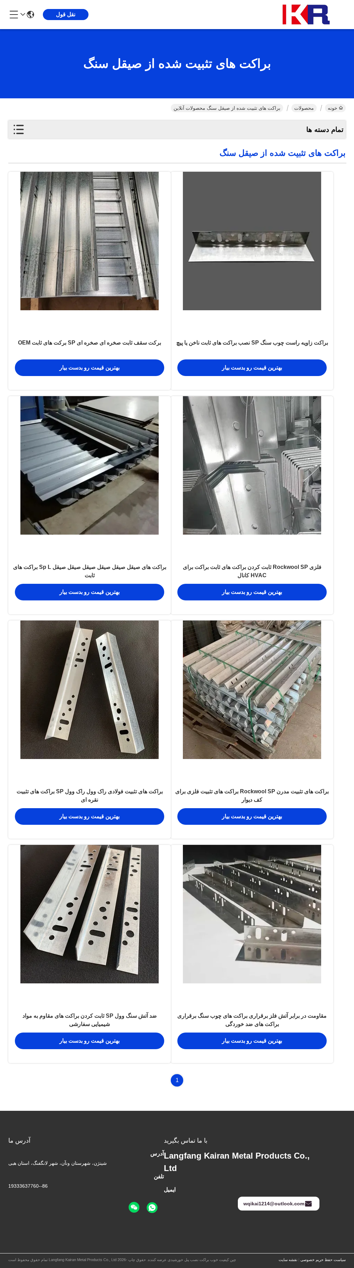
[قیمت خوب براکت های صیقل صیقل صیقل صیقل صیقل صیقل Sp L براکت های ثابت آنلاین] (89, 477)
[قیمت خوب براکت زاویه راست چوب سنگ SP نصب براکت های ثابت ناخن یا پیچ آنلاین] (252, 253)
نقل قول (65, 14)
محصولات (304, 108)
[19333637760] (152, 1208)
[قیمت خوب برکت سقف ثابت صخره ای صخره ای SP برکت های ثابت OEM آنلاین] (89, 253)
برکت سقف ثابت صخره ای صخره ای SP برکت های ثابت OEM (89, 343)
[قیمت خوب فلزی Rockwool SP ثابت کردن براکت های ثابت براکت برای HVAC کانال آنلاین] (252, 477)
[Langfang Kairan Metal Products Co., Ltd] (308, 14)
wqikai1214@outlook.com (273, 1203)
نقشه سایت (288, 1260)
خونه (332, 108)
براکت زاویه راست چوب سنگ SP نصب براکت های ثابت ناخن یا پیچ (252, 343)
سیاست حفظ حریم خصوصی (323, 1260)
